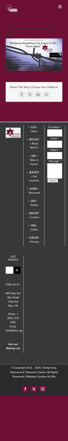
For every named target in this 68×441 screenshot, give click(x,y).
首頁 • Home (34, 129)
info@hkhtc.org (14, 330)
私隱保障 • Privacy (34, 239)
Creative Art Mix (46, 376)
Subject (55, 149)
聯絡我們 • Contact (34, 215)
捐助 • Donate (34, 202)
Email (55, 138)
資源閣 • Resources (34, 190)
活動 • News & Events (34, 160)
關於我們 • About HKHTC (34, 143)
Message (54, 161)
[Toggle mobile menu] (60, 7)
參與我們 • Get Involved (34, 176)
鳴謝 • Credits (34, 227)
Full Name (54, 127)
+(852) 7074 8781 (13, 318)
